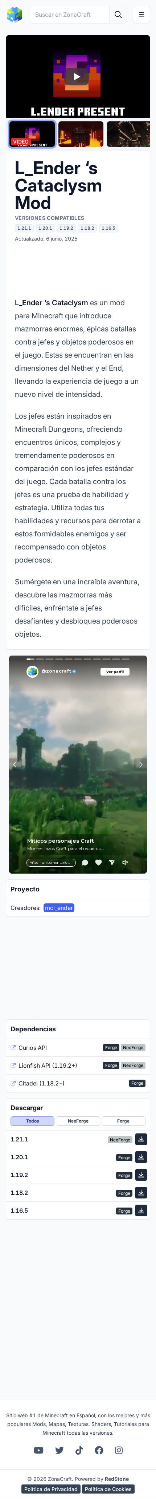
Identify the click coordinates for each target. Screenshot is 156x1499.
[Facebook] (99, 1450)
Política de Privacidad (51, 1489)
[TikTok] (79, 1450)
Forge (123, 1121)
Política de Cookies (108, 1489)
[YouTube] (38, 1450)
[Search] (118, 14)
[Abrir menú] (141, 14)
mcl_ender (59, 907)
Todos (32, 1121)
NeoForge (78, 1121)
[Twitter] (59, 1450)
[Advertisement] (78, 269)
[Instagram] (119, 1450)
